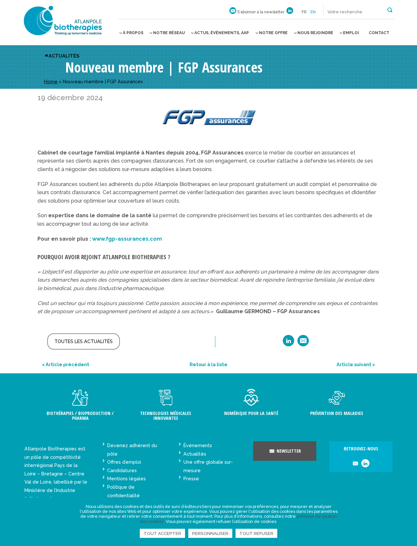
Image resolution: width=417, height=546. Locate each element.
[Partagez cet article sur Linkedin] (288, 343)
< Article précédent (65, 364)
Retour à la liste (208, 364)
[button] (390, 9)
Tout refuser (256, 533)
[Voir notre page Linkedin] (289, 12)
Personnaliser (210, 533)
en (313, 12)
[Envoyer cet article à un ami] (303, 343)
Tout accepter (162, 533)
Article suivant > (356, 364)
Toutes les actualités (83, 341)
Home (51, 81)
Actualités (64, 56)
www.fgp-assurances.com (127, 239)
